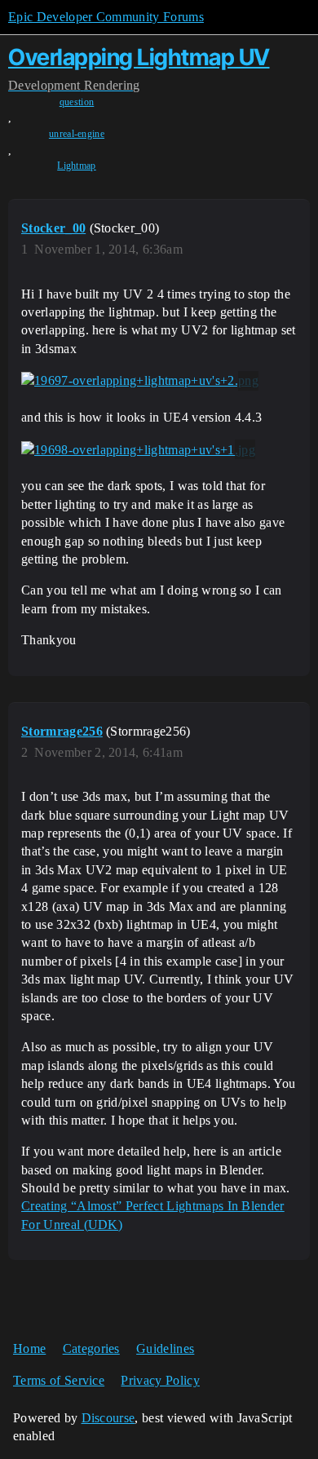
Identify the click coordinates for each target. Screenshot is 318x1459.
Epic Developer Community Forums (106, 17)
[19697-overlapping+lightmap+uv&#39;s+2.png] (139, 381)
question (77, 102)
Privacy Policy (160, 1380)
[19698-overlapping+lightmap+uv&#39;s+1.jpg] (138, 449)
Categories (91, 1348)
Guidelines (165, 1348)
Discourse (108, 1418)
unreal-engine (76, 133)
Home (29, 1348)
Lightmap (76, 165)
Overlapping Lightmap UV (139, 57)
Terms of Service (58, 1380)
